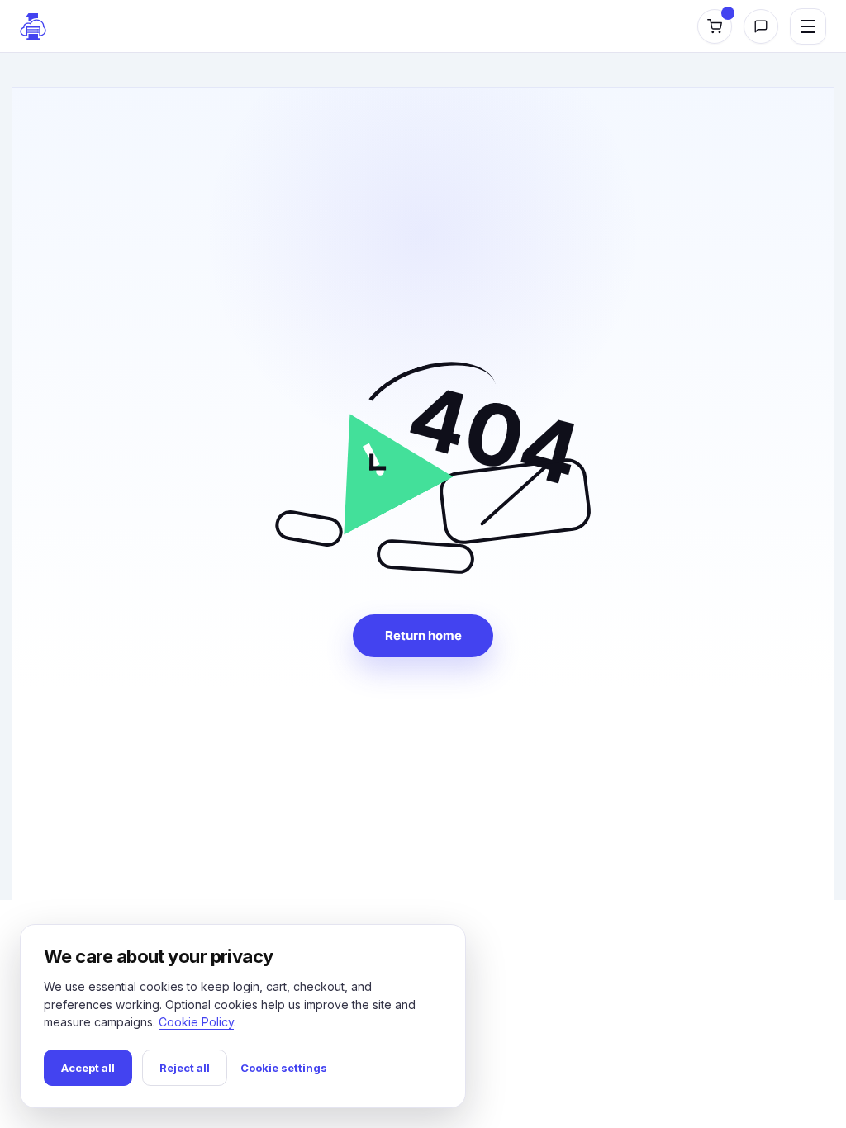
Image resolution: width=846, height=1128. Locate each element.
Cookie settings (283, 1067)
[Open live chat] (761, 26)
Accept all (88, 1067)
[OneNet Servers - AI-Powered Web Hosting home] (33, 26)
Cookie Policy (196, 1022)
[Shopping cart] (714, 26)
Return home (423, 635)
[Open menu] (808, 26)
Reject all (184, 1067)
